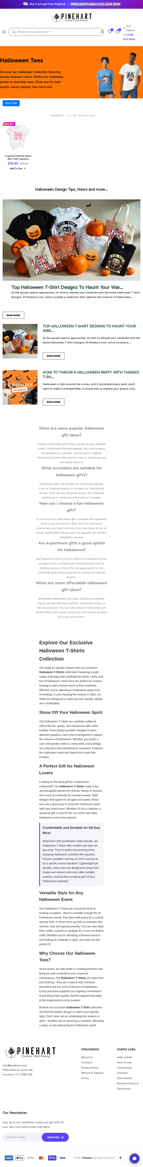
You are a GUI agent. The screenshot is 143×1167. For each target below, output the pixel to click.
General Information (124, 1075)
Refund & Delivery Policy (92, 1075)
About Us (87, 1057)
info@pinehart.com (15, 1065)
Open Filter (11, 103)
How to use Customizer (124, 1065)
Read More (13, 315)
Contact (86, 1062)
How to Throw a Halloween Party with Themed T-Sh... (91, 374)
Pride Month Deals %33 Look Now (95, 4)
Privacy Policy (90, 1067)
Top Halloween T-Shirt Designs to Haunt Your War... (67, 287)
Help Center (124, 1057)
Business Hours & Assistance (127, 1086)
